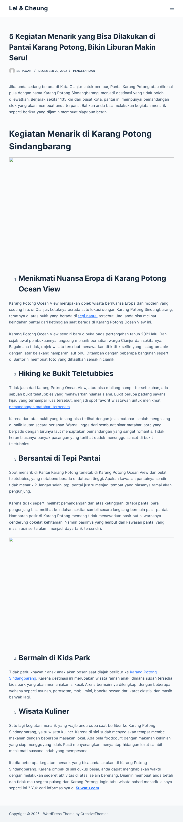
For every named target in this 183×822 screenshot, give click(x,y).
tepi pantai (87, 315)
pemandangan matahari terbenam (39, 406)
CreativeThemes (94, 814)
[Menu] (172, 8)
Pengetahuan (84, 71)
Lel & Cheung (28, 8)
